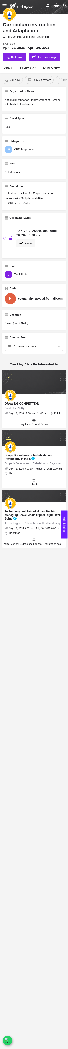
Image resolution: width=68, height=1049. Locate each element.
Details (8, 67)
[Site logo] (22, 5)
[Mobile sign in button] (47, 5)
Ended (28, 243)
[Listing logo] (9, 14)
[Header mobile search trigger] (65, 5)
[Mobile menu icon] (4, 5)
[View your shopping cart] (56, 5)
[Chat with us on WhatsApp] (7, 1040)
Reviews (27, 67)
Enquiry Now (51, 67)
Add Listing (64, 524)
